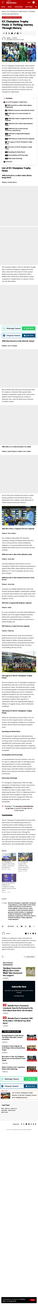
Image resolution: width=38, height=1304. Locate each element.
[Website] (26, 934)
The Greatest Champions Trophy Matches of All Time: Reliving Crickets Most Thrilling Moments (24, 1095)
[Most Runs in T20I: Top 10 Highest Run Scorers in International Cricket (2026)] (31, 1058)
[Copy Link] (15, 33)
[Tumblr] (35, 934)
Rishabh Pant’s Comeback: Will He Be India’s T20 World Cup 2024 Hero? (18, 1020)
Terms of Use (12, 1301)
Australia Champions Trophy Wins (18, 903)
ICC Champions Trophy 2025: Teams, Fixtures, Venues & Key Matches (8, 864)
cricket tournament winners (24, 910)
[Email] (12, 33)
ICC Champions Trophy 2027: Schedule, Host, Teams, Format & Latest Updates (23, 865)
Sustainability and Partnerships (18, 155)
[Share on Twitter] (9, 33)
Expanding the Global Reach (16, 152)
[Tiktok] (35, 1124)
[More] (20, 33)
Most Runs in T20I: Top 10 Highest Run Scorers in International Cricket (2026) (14, 1058)
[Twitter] (31, 934)
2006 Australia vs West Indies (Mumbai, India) (19, 124)
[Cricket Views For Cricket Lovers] (11, 2)
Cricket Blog (32, 1039)
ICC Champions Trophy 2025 (12, 17)
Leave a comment (30, 957)
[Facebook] (28, 934)
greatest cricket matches (16, 912)
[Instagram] (31, 1124)
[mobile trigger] (3, 2)
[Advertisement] (19, 206)
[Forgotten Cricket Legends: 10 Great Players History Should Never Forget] (31, 1048)
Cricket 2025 (22, 905)
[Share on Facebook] (6, 33)
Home (4, 11)
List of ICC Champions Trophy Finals (16, 102)
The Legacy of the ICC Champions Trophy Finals (18, 143)
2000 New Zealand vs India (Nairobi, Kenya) (21, 110)
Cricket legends (13, 908)
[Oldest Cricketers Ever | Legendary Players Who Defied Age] (31, 1069)
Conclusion (9, 161)
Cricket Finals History (14, 906)
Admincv (9, 38)
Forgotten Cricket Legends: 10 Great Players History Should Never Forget (13, 1048)
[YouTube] (26, 1124)
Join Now (29, 328)
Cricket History (26, 906)
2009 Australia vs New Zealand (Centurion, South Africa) (16, 129)
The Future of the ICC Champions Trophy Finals (18, 148)
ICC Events (27, 916)
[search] (25, 2)
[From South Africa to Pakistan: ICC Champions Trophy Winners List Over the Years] (9, 878)
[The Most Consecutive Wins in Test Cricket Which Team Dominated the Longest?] (30, 971)
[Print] (17, 33)
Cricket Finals (31, 905)
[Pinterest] (33, 934)
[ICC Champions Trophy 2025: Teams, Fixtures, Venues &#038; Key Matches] (9, 857)
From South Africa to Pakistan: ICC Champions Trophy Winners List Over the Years (9, 886)
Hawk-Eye (8, 787)
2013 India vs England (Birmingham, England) (17, 134)
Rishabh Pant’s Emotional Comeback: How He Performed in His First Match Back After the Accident (18, 1008)
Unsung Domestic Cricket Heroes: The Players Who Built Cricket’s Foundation (13, 1037)
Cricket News (32, 1071)
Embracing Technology (15, 158)
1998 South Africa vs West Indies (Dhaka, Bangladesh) (18, 106)
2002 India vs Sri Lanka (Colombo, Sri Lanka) (18, 114)
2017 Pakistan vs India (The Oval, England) (21, 138)
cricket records (23, 908)
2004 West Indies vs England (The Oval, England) (19, 119)
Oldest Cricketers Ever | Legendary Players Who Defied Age (13, 1068)
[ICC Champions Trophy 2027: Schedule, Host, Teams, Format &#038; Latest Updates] (25, 857)
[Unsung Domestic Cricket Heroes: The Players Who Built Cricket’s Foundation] (31, 1037)
